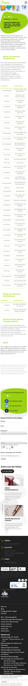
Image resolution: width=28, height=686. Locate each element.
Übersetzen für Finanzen (9, 667)
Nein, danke (16, 684)
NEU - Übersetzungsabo (9, 617)
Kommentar (4, 430)
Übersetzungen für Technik (10, 637)
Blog (2, 609)
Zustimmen (5, 684)
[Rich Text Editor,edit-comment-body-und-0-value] (14, 438)
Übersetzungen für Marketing (10, 650)
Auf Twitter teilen (15, 406)
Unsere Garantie (6, 624)
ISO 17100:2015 (11, 589)
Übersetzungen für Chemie (9, 647)
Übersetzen (5, 635)
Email (2, 426)
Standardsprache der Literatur (12, 520)
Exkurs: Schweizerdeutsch (11, 489)
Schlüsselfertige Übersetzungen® (12, 619)
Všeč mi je (17, 396)
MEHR (6, 502)
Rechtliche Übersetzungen (9, 656)
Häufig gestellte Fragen (9, 611)
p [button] (4, 442)
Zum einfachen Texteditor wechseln (9, 445)
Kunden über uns (6, 626)
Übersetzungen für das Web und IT (12, 659)
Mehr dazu (4, 681)
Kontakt (3, 613)
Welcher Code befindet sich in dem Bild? (11, 452)
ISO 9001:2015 (4, 589)
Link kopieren (13, 410)
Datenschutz (5, 631)
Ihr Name (3, 421)
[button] (2, 433)
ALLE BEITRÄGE (7, 471)
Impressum (4, 629)
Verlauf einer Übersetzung (9, 622)
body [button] (2, 442)
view (14, 480)
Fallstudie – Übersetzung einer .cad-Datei (13, 640)
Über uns (4, 606)
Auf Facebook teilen (15, 401)
